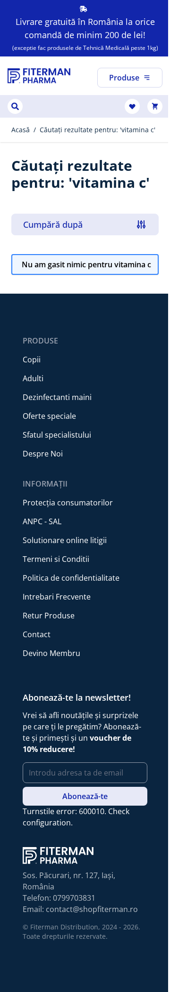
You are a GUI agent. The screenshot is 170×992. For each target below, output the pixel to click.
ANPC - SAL (42, 521)
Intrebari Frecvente (57, 597)
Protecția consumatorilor (68, 502)
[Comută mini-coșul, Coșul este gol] (154, 106)
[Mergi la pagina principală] (39, 75)
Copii (32, 359)
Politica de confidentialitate (71, 578)
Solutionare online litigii (65, 540)
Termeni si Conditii (56, 559)
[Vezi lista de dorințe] (132, 106)
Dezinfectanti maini (57, 397)
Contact (37, 634)
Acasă (20, 129)
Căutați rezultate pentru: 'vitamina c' (97, 129)
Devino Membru (51, 653)
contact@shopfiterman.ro (92, 909)
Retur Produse (49, 615)
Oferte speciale (49, 416)
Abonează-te (85, 796)
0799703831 (74, 898)
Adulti (33, 378)
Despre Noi (43, 453)
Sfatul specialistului (57, 435)
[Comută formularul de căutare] (15, 106)
